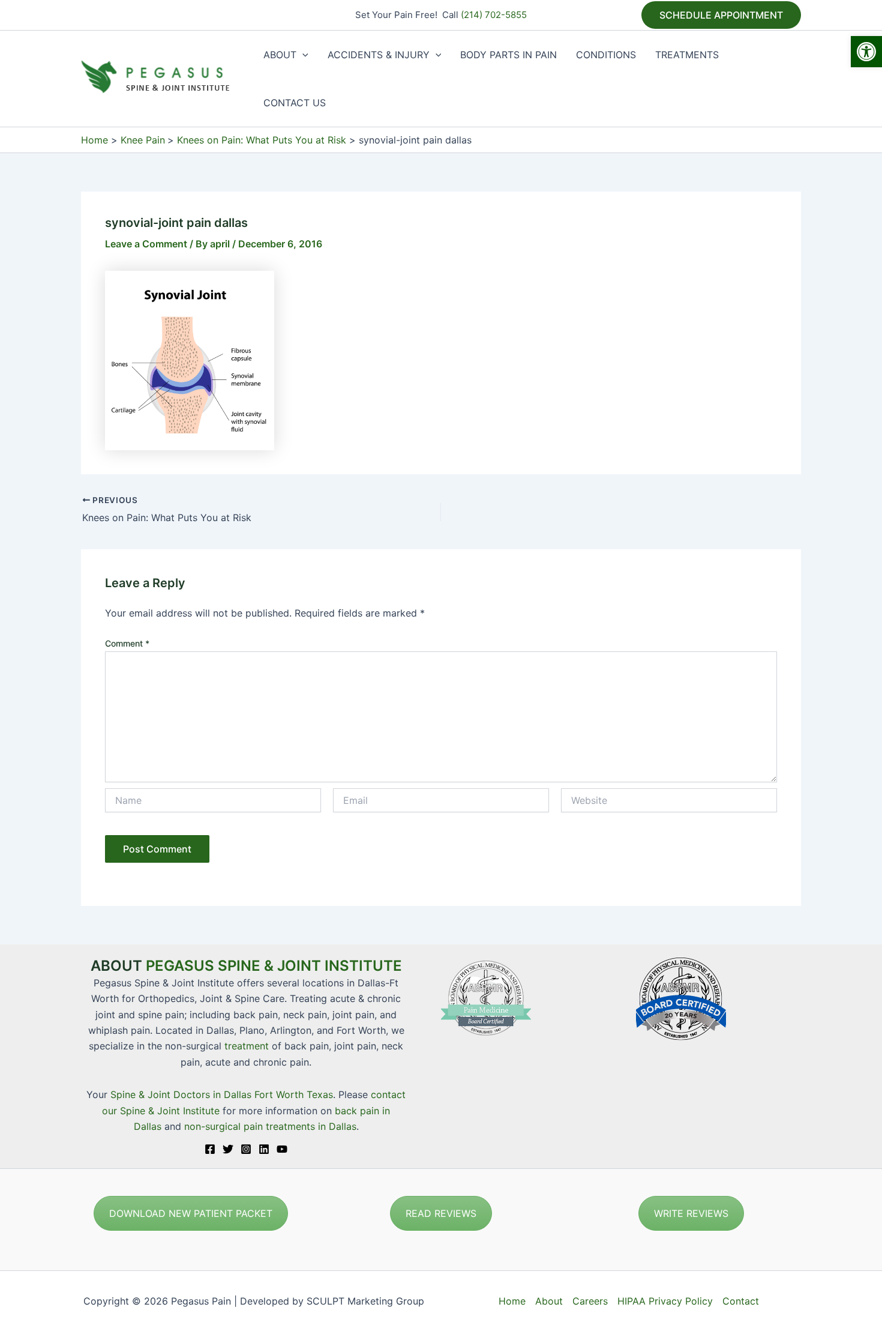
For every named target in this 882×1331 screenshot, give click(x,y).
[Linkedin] (264, 1149)
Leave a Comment (146, 244)
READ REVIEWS (441, 1213)
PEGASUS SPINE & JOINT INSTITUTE (274, 965)
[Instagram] (246, 1149)
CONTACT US (294, 103)
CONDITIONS (606, 55)
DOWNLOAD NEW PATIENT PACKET (190, 1213)
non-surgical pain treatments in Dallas (270, 1126)
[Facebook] (210, 1149)
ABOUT (279, 55)
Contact (740, 1301)
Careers (590, 1301)
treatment (246, 1046)
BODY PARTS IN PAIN (508, 55)
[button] (866, 51)
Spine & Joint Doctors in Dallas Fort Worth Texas (221, 1094)
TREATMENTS (687, 55)
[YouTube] (282, 1149)
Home (512, 1301)
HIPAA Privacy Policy (665, 1301)
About (549, 1301)
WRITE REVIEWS (691, 1213)
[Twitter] (228, 1149)
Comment (127, 643)
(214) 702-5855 (494, 14)
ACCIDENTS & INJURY (379, 55)
